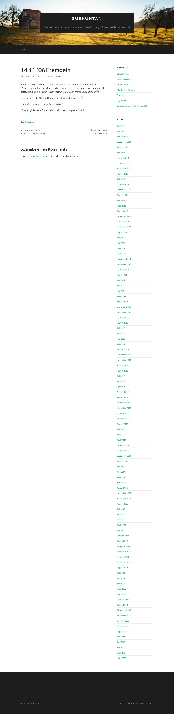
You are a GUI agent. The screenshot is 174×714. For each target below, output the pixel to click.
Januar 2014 (122, 301)
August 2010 (122, 461)
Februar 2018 (123, 158)
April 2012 (121, 386)
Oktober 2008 (123, 557)
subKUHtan (87, 18)
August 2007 (122, 631)
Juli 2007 (121, 636)
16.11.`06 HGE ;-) (98, 132)
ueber (24, 50)
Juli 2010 (121, 466)
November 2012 (124, 360)
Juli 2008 (121, 573)
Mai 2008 (121, 583)
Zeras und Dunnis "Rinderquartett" (132, 106)
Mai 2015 (121, 243)
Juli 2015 (121, 237)
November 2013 (124, 312)
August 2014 (122, 275)
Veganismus (122, 100)
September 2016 (124, 189)
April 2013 (121, 344)
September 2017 (124, 168)
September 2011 (124, 418)
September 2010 (124, 456)
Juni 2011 (121, 434)
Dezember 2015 (124, 216)
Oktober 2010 (123, 450)
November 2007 (124, 615)
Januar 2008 (122, 605)
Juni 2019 (121, 126)
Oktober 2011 (123, 413)
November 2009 (124, 493)
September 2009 (124, 498)
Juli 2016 (121, 200)
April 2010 (121, 477)
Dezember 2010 (124, 445)
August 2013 (122, 322)
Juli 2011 (121, 429)
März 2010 (121, 482)
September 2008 (124, 562)
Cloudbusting (123, 74)
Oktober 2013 (123, 317)
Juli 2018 (121, 152)
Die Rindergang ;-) (125, 79)
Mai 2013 (121, 339)
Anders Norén (136, 703)
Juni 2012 (121, 381)
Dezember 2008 (124, 546)
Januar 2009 (122, 541)
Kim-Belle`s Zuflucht (126, 90)
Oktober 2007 (123, 621)
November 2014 (124, 264)
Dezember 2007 (124, 610)
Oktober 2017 (123, 163)
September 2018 (124, 142)
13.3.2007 (25, 76)
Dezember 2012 (124, 354)
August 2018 (122, 147)
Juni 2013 (121, 333)
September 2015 (124, 227)
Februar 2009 (123, 535)
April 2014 (121, 296)
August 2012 (122, 370)
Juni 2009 (121, 514)
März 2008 (121, 594)
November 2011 (124, 408)
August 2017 (122, 174)
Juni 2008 (121, 578)
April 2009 (121, 525)
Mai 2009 (121, 519)
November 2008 (124, 551)
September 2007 (124, 626)
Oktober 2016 (123, 184)
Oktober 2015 (123, 221)
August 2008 (122, 567)
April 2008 (121, 589)
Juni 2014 (121, 285)
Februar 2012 (123, 392)
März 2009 (121, 530)
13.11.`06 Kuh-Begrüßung (33, 132)
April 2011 (121, 440)
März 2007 (121, 658)
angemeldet (36, 156)
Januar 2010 (122, 487)
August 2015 (122, 232)
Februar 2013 (123, 349)
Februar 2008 (123, 599)
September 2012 (124, 365)
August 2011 (122, 424)
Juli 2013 (121, 328)
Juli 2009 (121, 509)
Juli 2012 (121, 376)
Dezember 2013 (124, 307)
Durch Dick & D (123, 84)
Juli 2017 (121, 179)
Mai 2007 (121, 647)
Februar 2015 (123, 253)
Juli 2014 (121, 280)
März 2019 (121, 131)
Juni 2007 (121, 642)
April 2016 (121, 205)
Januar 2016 (122, 211)
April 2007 (121, 652)
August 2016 (122, 195)
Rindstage (29, 122)
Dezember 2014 (124, 259)
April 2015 (121, 248)
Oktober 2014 (123, 269)
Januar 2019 (122, 136)
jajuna (36, 76)
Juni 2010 (121, 472)
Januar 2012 (122, 397)
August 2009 (122, 504)
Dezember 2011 (124, 402)
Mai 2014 (121, 291)
